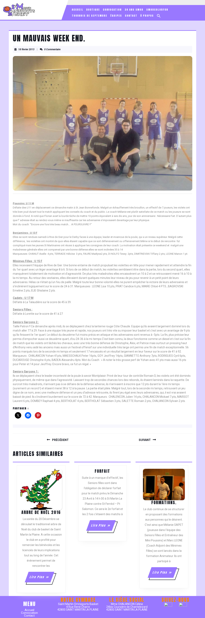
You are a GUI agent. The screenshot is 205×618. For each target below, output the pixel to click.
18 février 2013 (26, 49)
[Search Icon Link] (159, 16)
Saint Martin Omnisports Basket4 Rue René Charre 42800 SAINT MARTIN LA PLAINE (78, 606)
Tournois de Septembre (89, 15)
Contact (131, 15)
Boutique (93, 9)
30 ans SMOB (134, 9)
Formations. (164, 502)
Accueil (77, 9)
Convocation (112, 9)
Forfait (102, 471)
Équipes (116, 15)
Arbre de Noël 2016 (41, 512)
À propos (147, 15)
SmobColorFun (157, 9)
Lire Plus (41, 578)
